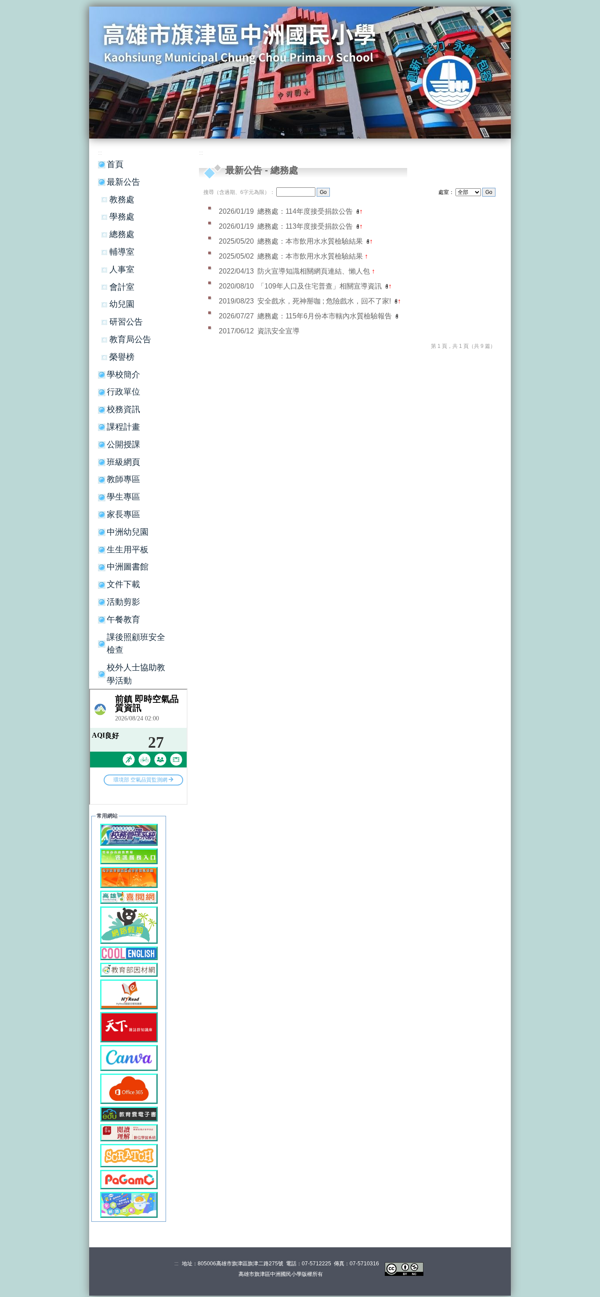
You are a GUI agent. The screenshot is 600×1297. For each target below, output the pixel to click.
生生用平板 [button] (127, 549)
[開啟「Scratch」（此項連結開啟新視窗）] (129, 1155)
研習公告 (126, 321)
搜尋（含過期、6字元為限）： (239, 192)
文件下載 (123, 584)
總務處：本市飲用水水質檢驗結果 (311, 241)
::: (450, 29)
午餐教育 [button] (123, 619)
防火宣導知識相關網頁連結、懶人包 (314, 271)
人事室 (121, 269)
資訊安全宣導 (278, 331)
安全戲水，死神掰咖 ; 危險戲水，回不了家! (325, 301)
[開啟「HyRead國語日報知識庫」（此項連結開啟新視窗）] (129, 993)
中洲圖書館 (127, 566)
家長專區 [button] (123, 514)
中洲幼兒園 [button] (127, 532)
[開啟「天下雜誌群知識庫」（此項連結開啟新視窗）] (129, 1026)
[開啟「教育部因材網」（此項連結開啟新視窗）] (129, 969)
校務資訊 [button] (123, 409)
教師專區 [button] (123, 479)
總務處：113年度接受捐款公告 (305, 226)
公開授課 (123, 444)
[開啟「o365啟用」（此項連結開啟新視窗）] (129, 1088)
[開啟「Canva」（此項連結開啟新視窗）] (129, 1057)
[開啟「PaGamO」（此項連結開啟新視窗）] (129, 1179)
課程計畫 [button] (123, 426)
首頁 (115, 164)
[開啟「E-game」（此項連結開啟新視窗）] (129, 1204)
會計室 (121, 287)
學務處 (121, 216)
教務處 (121, 199)
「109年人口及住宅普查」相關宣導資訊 (320, 286)
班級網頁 (123, 462)
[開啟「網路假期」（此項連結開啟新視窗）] (129, 924)
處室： (446, 192)
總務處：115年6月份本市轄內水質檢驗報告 (325, 316)
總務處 (121, 234)
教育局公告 (130, 339)
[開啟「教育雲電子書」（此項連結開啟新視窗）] (129, 1113)
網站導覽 (471, 28)
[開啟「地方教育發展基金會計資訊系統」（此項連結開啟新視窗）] (129, 876)
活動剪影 (123, 601)
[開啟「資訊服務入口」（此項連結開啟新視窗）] (129, 855)
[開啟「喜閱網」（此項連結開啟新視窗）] (129, 896)
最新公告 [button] (123, 181)
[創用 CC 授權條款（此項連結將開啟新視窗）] (404, 1268)
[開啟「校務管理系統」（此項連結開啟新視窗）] (129, 834)
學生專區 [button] (123, 496)
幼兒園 (121, 304)
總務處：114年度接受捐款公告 (305, 211)
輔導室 (121, 251)
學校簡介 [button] (123, 374)
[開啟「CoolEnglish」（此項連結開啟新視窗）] (129, 952)
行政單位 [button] (123, 391)
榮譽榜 (121, 357)
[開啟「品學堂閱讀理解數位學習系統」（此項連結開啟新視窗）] (129, 1132)
